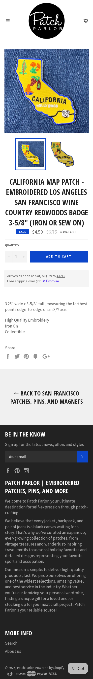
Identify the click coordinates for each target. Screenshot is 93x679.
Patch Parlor (25, 668)
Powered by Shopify (49, 668)
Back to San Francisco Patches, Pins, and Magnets (46, 397)
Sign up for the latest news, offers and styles (44, 444)
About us (13, 651)
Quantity (12, 245)
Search (11, 643)
